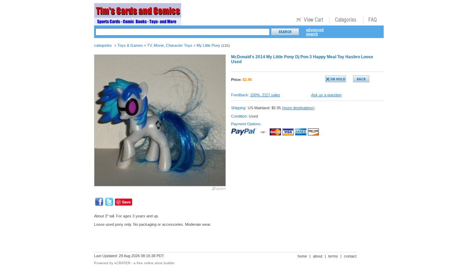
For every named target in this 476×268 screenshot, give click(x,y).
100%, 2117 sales (265, 95)
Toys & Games (130, 45)
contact (350, 256)
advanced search (315, 32)
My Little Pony (208, 45)
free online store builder (156, 263)
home (302, 256)
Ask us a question (326, 95)
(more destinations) (298, 108)
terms (333, 256)
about (317, 256)
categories (103, 45)
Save (126, 201)
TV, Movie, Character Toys (169, 45)
